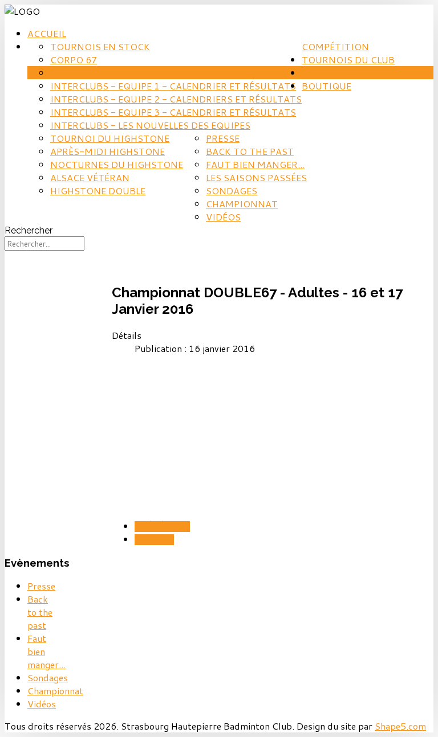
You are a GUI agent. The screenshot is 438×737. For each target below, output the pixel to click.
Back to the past (250, 151)
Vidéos (223, 216)
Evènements (333, 72)
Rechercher (28, 230)
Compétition (335, 46)
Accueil (46, 33)
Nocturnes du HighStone (116, 164)
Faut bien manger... (255, 164)
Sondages (231, 190)
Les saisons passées (256, 177)
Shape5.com (400, 725)
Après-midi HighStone (107, 151)
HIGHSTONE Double (97, 190)
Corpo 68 (73, 72)
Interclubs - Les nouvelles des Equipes (150, 125)
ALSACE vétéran (89, 177)
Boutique (326, 85)
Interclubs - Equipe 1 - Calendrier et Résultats (173, 85)
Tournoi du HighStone (109, 138)
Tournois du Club (348, 59)
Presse (223, 138)
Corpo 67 (73, 59)
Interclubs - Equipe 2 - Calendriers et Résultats (176, 98)
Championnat (242, 203)
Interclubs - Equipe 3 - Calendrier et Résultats (173, 111)
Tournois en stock (100, 46)
